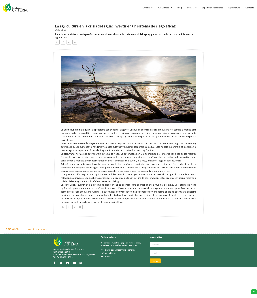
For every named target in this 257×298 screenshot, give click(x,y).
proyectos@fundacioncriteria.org (68, 249)
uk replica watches (8, 279)
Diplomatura (234, 7)
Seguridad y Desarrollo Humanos (120, 249)
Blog (179, 7)
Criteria (146, 7)
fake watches (5, 273)
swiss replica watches (9, 268)
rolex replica (5, 281)
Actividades (163, 7)
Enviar (155, 261)
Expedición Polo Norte (212, 7)
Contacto (249, 7)
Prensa (190, 7)
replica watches (6, 271)
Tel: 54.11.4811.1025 (63, 257)
